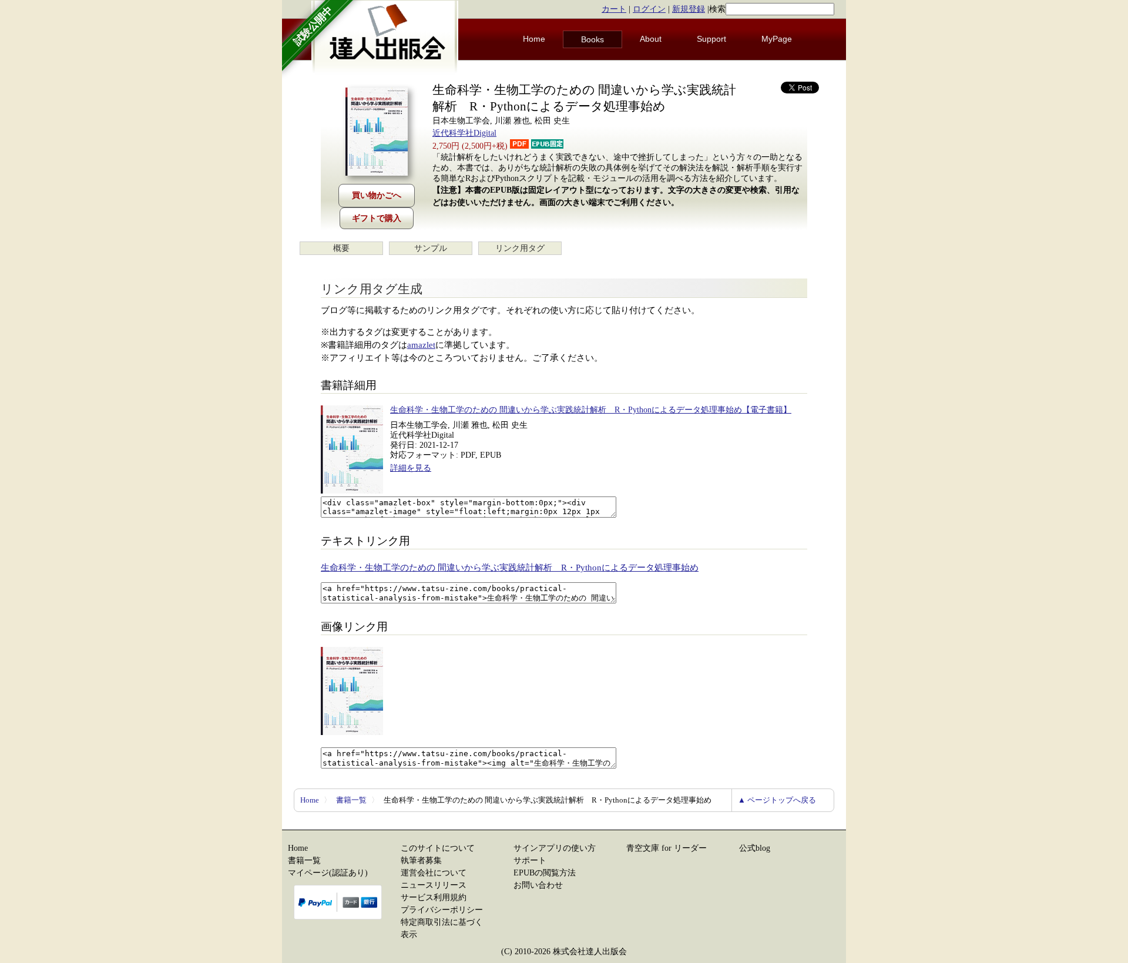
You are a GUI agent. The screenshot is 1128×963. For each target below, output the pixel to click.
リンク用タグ (520, 248)
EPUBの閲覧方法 (544, 872)
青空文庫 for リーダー (666, 848)
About (651, 38)
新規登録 (688, 9)
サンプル (430, 248)
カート (614, 9)
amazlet (421, 345)
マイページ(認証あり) (328, 872)
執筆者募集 (421, 860)
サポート (529, 860)
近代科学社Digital (464, 133)
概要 (341, 248)
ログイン (649, 9)
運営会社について (433, 872)
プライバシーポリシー (442, 909)
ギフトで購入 (376, 218)
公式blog (754, 848)
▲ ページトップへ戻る (777, 800)
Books (592, 39)
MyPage (776, 38)
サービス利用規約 (433, 897)
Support (711, 38)
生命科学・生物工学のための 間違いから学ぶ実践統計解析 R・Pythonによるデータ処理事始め (510, 567)
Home (534, 38)
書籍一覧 (351, 800)
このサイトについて (438, 848)
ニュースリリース (433, 885)
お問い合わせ (538, 885)
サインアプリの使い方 (554, 848)
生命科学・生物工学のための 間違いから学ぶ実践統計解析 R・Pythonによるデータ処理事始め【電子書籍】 (590, 409)
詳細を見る (410, 468)
